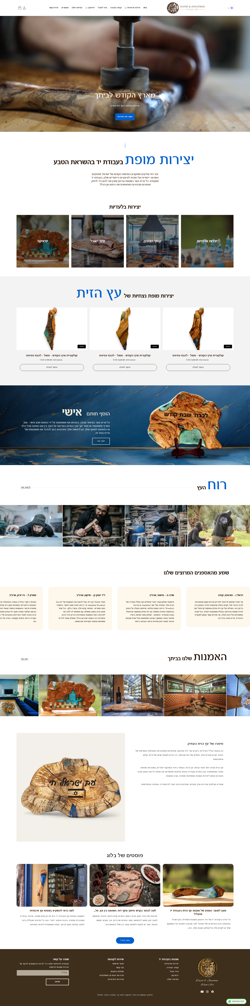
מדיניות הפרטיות (116, 979)
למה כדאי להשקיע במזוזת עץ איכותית (52, 910)
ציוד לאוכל (97, 241)
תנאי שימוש (118, 963)
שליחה (57, 982)
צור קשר (120, 967)
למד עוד (101, 441)
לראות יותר (25, 487)
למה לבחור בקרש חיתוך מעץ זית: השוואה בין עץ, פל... (125, 910)
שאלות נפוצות (117, 971)
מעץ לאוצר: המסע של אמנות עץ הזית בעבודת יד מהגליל (198, 912)
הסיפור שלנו (173, 979)
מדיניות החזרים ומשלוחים (112, 975)
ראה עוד (24, 659)
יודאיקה (42, 241)
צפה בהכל (125, 940)
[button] (230, 8)
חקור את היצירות (125, 116)
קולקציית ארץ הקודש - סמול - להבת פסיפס (198, 355)
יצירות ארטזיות (207, 241)
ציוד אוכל (174, 971)
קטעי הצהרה (152, 241)
